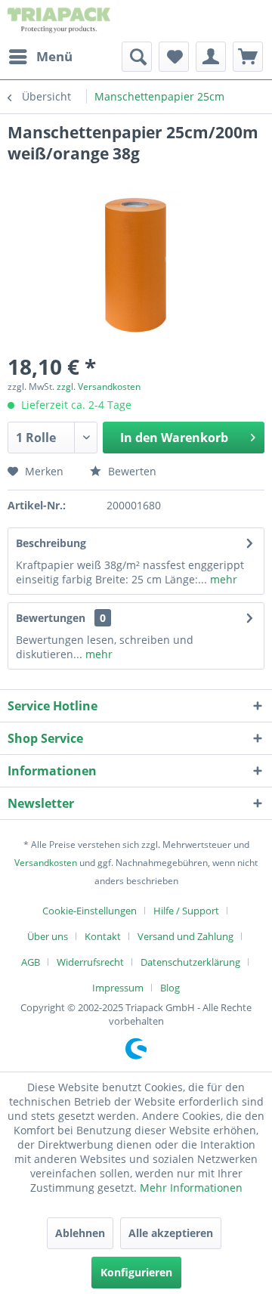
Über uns (47, 936)
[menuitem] (40, 57)
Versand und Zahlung (185, 936)
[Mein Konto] (211, 57)
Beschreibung (51, 543)
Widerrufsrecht (90, 962)
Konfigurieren (136, 1272)
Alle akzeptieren (170, 1233)
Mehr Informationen (191, 1187)
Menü (54, 56)
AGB (30, 962)
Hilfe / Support (186, 910)
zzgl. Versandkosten (99, 386)
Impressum (118, 987)
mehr (222, 579)
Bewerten (130, 471)
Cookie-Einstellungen (89, 910)
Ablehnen (80, 1233)
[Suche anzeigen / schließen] (137, 57)
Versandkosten (45, 862)
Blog (170, 987)
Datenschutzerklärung (190, 962)
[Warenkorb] (248, 57)
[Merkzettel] (174, 57)
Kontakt (103, 936)
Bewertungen (50, 618)
